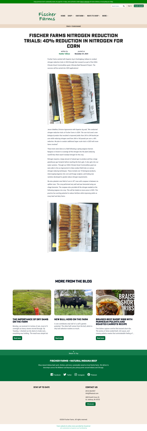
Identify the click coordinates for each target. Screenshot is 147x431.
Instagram (81, 375)
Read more (17, 338)
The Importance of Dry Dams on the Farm (30, 320)
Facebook (57, 375)
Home (63, 16)
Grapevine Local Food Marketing (79, 428)
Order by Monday (85, 2)
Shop (70, 16)
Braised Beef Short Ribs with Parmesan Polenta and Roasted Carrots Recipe (114, 322)
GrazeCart (87, 426)
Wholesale (90, 404)
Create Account (138, 6)
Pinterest (93, 375)
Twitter (69, 375)
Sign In (130, 6)
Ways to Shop (93, 16)
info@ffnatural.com (92, 393)
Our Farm (80, 16)
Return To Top (73, 353)
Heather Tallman (64, 54)
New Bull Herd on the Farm (71, 319)
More (104, 16)
